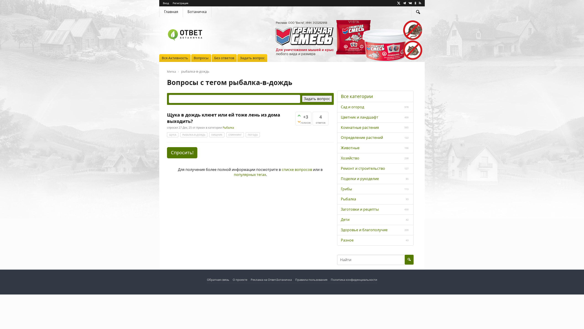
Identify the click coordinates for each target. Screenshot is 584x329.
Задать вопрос (252, 58)
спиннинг (235, 134)
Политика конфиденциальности (354, 280)
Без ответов (224, 58)
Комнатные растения (360, 127)
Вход (166, 3)
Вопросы (201, 58)
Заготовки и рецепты (360, 209)
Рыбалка (228, 128)
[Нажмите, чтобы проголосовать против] (299, 121)
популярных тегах (250, 174)
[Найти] (418, 11)
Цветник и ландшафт (359, 117)
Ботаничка (197, 11)
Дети (345, 219)
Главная (171, 11)
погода (253, 134)
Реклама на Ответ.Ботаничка (271, 280)
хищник (216, 134)
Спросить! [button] (182, 152)
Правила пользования (311, 280)
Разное (347, 240)
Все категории (357, 96)
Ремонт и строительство (363, 168)
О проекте (240, 280)
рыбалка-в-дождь (193, 134)
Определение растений (362, 137)
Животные (350, 147)
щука (172, 134)
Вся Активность (175, 58)
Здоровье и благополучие (364, 229)
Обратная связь (218, 280)
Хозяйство (350, 158)
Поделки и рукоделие (360, 178)
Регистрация (180, 3)
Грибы (346, 188)
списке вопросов (297, 169)
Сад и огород (352, 106)
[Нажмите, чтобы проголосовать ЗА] (299, 115)
